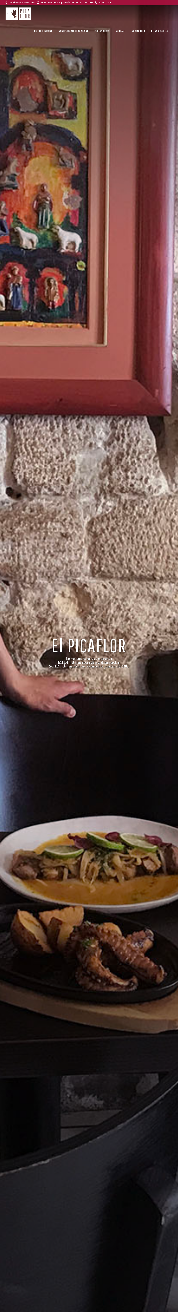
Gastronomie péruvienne (73, 30)
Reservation (102, 30)
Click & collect (160, 30)
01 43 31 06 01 (105, 2)
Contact (121, 30)
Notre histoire (43, 30)
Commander (138, 30)
